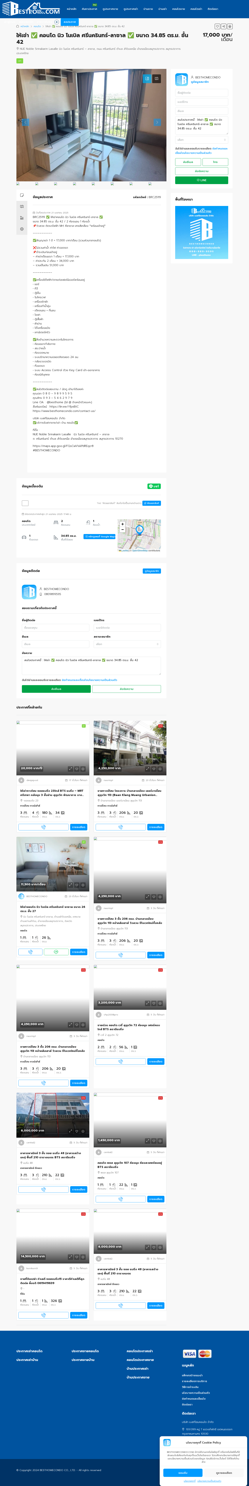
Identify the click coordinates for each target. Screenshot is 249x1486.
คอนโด (37, 26)
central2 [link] (30, 1142)
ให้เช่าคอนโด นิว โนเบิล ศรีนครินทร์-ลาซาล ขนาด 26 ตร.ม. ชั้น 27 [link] (52, 909)
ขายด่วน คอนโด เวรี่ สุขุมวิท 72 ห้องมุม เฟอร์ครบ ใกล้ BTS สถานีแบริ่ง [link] (129, 1027)
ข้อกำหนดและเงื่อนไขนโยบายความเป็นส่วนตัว (89, 680)
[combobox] (127, 644)
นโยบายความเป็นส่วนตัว (209, 1481)
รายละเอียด (78, 827)
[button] (217, 26)
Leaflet (124, 550)
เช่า (19, 61)
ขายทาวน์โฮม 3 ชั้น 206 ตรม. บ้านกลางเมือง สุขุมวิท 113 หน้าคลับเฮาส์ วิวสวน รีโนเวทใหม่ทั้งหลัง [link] (130, 921)
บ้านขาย (148, 9)
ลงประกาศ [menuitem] (70, 22)
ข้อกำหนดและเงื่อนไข (194, 1399)
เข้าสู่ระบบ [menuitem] (9, 22)
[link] (52, 748)
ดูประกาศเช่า (131, 9)
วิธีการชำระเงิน (190, 1387)
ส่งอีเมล (56, 689)
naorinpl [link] (108, 780)
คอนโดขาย (178, 9)
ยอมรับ (182, 1473)
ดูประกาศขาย (110, 9)
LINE (203, 180)
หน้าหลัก (71, 9)
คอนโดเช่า (196, 9)
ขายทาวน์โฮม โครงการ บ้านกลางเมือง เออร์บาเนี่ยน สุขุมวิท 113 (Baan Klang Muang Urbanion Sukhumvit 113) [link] (129, 793)
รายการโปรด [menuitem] (47, 22)
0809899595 (52, 594)
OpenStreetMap (140, 550)
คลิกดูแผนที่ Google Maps (101, 536)
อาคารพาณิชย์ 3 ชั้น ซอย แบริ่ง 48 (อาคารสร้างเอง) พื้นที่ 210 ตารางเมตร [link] (128, 1271)
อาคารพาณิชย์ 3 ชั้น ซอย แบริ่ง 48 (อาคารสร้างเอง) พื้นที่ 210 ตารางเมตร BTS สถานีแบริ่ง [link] (50, 1155)
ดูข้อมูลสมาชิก (152, 571)
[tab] (147, 78)
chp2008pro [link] (111, 1014)
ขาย (160, 726)
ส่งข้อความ (126, 689)
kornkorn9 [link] (32, 1268)
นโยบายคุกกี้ (190, 1481)
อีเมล (25, 637)
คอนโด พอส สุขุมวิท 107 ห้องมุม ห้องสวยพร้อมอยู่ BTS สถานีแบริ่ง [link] (130, 1165)
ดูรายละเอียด (224, 1473)
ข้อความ (27, 653)
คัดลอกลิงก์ (152, 503)
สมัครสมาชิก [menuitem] (26, 22)
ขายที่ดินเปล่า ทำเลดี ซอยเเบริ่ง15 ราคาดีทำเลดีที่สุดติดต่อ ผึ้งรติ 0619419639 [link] (52, 1281)
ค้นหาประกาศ (89, 9)
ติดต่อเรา (213, 9)
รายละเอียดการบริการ (194, 1381)
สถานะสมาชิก (102, 637)
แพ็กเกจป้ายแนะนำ (192, 1375)
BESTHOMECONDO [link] (36, 896)
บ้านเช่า (162, 9)
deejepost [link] (32, 780)
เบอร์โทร (99, 620)
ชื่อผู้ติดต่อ (28, 620)
